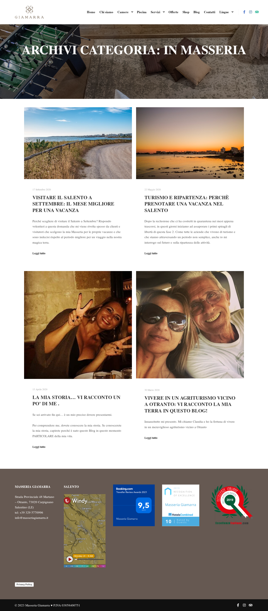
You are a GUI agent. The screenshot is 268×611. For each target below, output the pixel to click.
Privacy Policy (24, 584)
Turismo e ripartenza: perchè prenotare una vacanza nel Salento (186, 204)
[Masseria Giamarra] (29, 12)
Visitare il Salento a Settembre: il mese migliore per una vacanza (73, 204)
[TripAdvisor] (257, 12)
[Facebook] (244, 12)
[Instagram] (250, 12)
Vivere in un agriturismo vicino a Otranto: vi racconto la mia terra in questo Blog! (189, 404)
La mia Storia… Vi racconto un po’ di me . (76, 400)
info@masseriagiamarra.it (31, 517)
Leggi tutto (38, 253)
